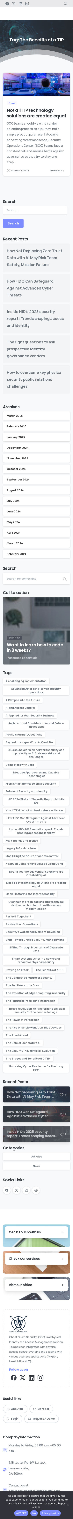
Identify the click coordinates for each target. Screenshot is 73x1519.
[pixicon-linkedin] (31, 1377)
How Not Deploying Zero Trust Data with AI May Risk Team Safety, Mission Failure (34, 257)
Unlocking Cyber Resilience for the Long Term (36, 1067)
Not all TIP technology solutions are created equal (36, 113)
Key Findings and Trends (22, 840)
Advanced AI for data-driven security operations (36, 690)
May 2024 (13, 522)
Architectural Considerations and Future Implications (36, 724)
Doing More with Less (20, 765)
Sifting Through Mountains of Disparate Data (36, 949)
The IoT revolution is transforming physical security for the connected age (36, 1010)
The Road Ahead (17, 1035)
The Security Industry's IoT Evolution (30, 1051)
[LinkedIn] (20, 3)
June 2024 (14, 511)
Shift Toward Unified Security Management (35, 940)
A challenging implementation (26, 681)
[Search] (65, 578)
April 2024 (13, 532)
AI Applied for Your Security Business (30, 715)
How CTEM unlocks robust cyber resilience (34, 810)
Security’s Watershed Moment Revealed (33, 932)
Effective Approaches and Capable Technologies (36, 774)
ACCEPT (21, 1513)
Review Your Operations (22, 924)
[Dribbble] (36, 1190)
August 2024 (15, 490)
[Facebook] (7, 3)
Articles (36, 1156)
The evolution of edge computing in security (36, 993)
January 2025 (16, 437)
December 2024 (17, 447)
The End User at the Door (22, 985)
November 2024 (17, 458)
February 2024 (16, 554)
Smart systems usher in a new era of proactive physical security (36, 960)
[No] (68, 1505)
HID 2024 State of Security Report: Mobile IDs (36, 800)
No (34, 1513)
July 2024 (13, 501)
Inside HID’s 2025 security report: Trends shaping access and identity (35, 318)
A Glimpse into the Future (23, 700)
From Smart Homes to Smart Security (31, 783)
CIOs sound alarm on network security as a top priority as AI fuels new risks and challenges (36, 753)
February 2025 (16, 426)
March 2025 (15, 416)
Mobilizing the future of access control (32, 856)
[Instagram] (27, 3)
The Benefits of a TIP (49, 970)
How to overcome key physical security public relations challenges (34, 379)
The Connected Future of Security (29, 977)
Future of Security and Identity (26, 791)
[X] (14, 3)
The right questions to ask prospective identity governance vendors (31, 348)
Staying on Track (17, 970)
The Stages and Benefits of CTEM (28, 1058)
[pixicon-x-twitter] (22, 1377)
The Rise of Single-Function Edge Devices (34, 1027)
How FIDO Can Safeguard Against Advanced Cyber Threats (30, 288)
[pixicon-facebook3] (13, 1377)
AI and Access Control (20, 708)
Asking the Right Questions (24, 734)
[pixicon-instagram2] (40, 1377)
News (36, 1166)
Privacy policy (50, 1513)
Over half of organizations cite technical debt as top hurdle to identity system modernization (35, 905)
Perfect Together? (18, 916)
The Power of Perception (22, 1020)
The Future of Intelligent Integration (30, 1001)
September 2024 (18, 479)
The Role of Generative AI (23, 1043)
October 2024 (16, 469)
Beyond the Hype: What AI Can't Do (29, 742)
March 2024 (15, 543)
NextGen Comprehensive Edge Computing (34, 863)
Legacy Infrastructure (21, 848)
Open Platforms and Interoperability (30, 894)
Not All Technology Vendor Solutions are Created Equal (36, 873)
